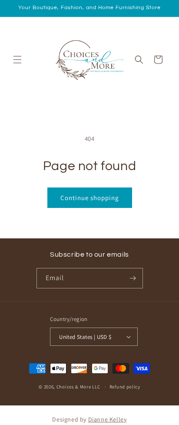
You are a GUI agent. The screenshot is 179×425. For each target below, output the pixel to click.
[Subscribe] (133, 278)
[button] (17, 59)
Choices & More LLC (78, 387)
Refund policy (124, 387)
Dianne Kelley (107, 419)
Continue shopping (89, 198)
